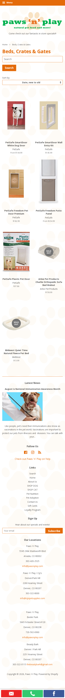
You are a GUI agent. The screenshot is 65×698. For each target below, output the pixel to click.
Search (32, 473)
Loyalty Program (33, 509)
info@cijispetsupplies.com (32, 598)
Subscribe (54, 531)
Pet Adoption (32, 497)
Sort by (6, 77)
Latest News (32, 383)
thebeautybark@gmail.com (39, 664)
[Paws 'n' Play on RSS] (39, 452)
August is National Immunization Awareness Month (32, 389)
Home (5, 44)
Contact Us (32, 501)
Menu (9, 2)
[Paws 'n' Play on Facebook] (25, 452)
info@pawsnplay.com (32, 566)
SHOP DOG (32, 485)
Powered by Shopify (48, 674)
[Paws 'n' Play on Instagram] (32, 452)
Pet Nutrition (32, 493)
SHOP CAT (33, 489)
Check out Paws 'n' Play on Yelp (32, 459)
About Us (32, 481)
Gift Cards (32, 505)
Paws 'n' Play (31, 674)
